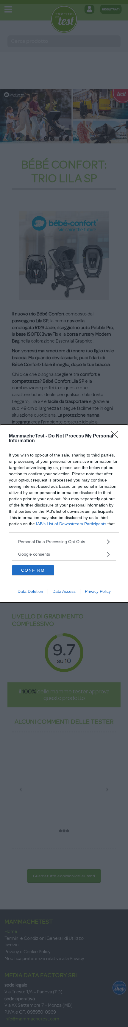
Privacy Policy (98, 591)
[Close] (116, 436)
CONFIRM (33, 570)
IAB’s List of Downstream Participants (71, 523)
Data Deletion (30, 591)
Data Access (64, 591)
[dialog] (64, 514)
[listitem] (64, 542)
